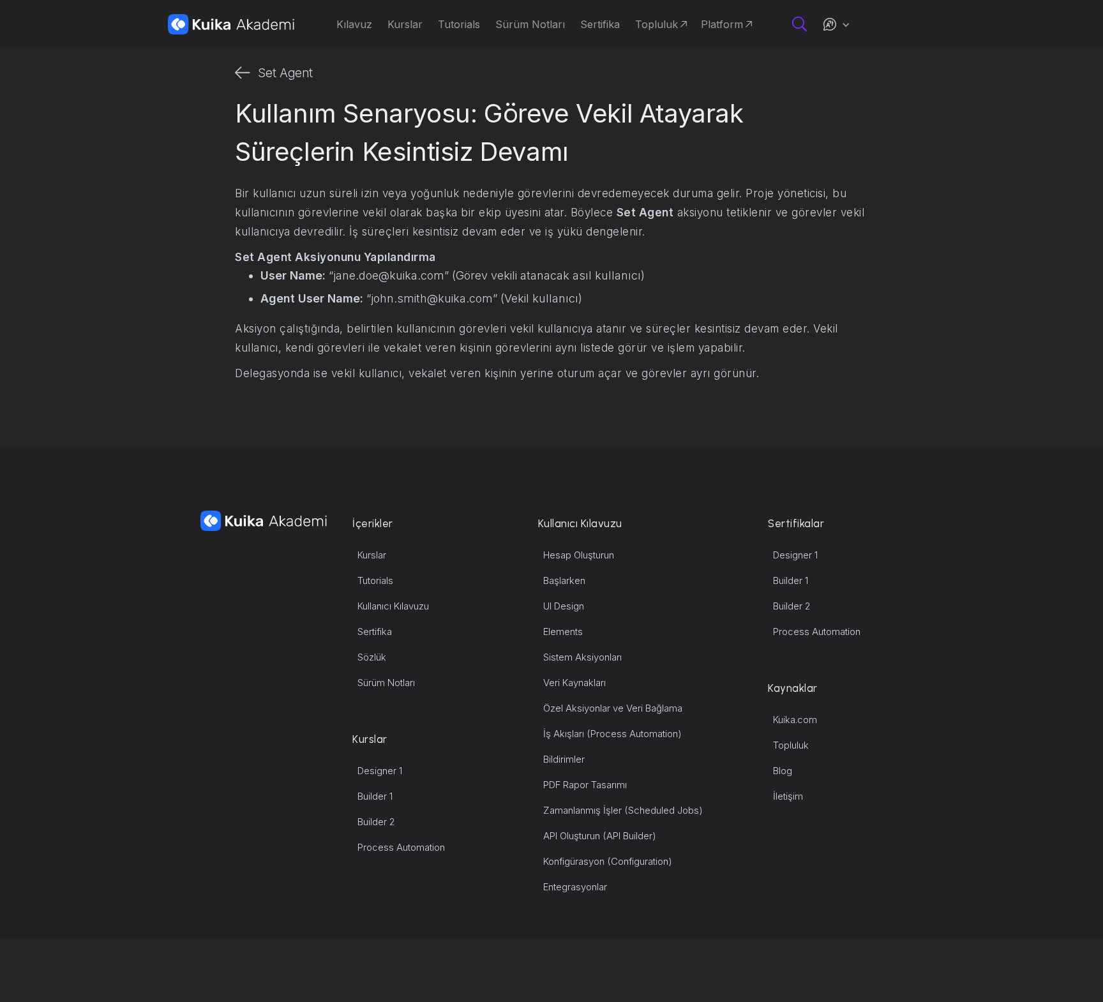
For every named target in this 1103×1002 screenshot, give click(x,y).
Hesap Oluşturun (578, 555)
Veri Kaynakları (574, 683)
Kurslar (371, 555)
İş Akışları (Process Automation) (612, 734)
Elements (563, 631)
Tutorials (375, 580)
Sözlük (371, 657)
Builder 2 (376, 822)
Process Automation (401, 847)
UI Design (563, 606)
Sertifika (374, 631)
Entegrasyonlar (575, 887)
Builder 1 (375, 796)
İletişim (788, 796)
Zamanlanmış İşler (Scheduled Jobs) (623, 810)
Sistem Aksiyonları (582, 657)
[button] (836, 24)
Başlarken (564, 580)
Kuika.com (795, 720)
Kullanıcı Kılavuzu (393, 606)
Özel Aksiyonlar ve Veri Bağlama (612, 708)
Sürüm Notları (386, 683)
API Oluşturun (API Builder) (599, 836)
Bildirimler (564, 759)
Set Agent (285, 72)
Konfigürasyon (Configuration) (607, 861)
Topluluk (791, 745)
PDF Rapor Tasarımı (585, 785)
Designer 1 (379, 771)
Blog (782, 771)
